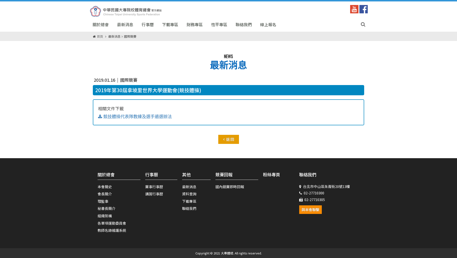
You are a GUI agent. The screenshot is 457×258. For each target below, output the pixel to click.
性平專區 (219, 24)
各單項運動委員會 (112, 223)
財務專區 (195, 24)
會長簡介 (105, 193)
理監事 (103, 201)
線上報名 (268, 24)
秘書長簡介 (106, 208)
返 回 (230, 139)
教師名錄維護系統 (112, 230)
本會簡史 (105, 186)
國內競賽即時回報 (229, 186)
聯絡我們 (244, 24)
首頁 (100, 36)
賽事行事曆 (154, 186)
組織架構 (105, 215)
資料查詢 (189, 193)
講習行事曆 (154, 193)
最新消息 (125, 24)
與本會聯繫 (310, 209)
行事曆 (148, 24)
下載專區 (170, 24)
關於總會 (101, 24)
